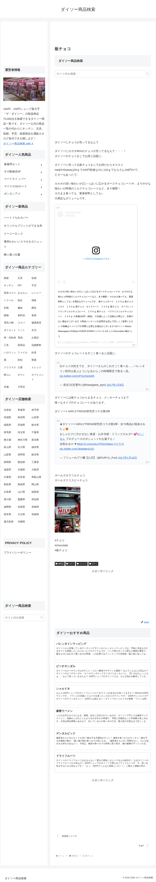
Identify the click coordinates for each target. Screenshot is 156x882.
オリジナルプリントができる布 (23, 225)
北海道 (7, 410)
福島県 (7, 425)
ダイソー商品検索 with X (18, 143)
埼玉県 (21, 432)
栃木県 (35, 425)
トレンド (83, 564)
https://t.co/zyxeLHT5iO (91, 444)
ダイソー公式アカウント (69, 342)
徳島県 (35, 492)
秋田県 (21, 417)
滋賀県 (7, 469)
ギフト (94, 564)
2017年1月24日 (127, 457)
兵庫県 (7, 477)
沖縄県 (21, 521)
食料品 (61, 564)
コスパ (71, 564)
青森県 (21, 410)
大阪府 (35, 469)
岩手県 (35, 410)
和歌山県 (36, 477)
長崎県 (35, 507)
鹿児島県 (9, 521)
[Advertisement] (103, 34)
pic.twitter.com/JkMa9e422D (77, 448)
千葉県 (35, 432)
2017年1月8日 (115, 384)
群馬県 (7, 432)
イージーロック (13, 233)
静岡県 (7, 462)
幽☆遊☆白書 (12, 254)
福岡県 (7, 507)
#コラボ (119, 444)
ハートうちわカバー (16, 217)
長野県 (21, 454)
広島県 (7, 492)
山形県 (35, 417)
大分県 (21, 514)
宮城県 (7, 417)
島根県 (21, 484)
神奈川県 (22, 439)
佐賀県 (21, 507)
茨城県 (21, 425)
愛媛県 (21, 499)
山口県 (21, 492)
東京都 (7, 439)
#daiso (109, 444)
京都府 (21, 469)
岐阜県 (35, 454)
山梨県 (7, 454)
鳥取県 (7, 484)
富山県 (7, 447)
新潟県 (35, 439)
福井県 (35, 447)
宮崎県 (35, 514)
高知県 (35, 499)
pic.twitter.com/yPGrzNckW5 (77, 376)
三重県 (35, 462)
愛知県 (21, 462)
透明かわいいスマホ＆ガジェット (23, 244)
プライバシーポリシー (17, 552)
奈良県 (21, 477)
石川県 (21, 447)
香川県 (7, 499)
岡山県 (35, 484)
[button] (147, 74)
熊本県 (7, 514)
